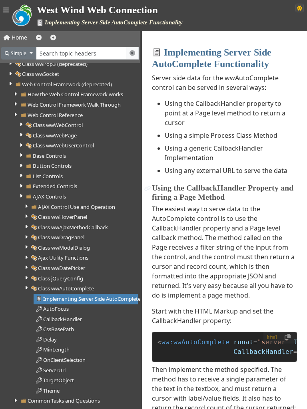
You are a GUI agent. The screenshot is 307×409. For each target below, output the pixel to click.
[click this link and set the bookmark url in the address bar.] (147, 188)
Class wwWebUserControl (63, 145)
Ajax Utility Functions (63, 257)
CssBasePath (58, 329)
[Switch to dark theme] (299, 8)
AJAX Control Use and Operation (76, 206)
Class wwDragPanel (61, 237)
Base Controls (49, 155)
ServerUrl (54, 370)
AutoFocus (56, 308)
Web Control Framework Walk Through (74, 104)
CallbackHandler (62, 319)
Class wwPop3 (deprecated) (55, 64)
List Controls (48, 176)
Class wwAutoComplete (66, 288)
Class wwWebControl (58, 125)
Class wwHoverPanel (62, 216)
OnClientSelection (64, 359)
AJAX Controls (49, 196)
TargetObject (58, 380)
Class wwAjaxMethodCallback (73, 227)
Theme (51, 390)
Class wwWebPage (55, 135)
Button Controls (52, 165)
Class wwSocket (40, 73)
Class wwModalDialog (64, 247)
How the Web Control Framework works (75, 94)
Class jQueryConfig (60, 278)
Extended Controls (55, 186)
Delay (50, 339)
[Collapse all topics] (38, 37)
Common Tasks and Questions (64, 400)
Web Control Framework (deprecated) (67, 84)
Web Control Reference (55, 115)
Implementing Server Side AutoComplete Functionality (108, 298)
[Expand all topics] (53, 37)
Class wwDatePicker (61, 268)
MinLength (56, 349)
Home (18, 37)
